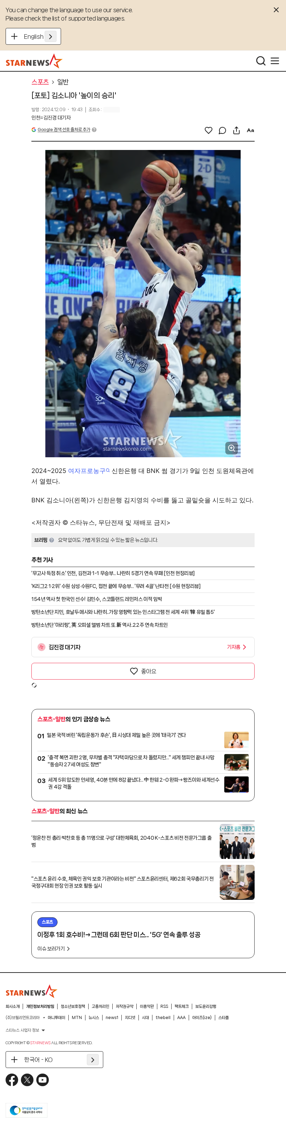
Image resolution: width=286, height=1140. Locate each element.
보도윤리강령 (205, 1006)
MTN (77, 1018)
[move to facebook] (12, 1080)
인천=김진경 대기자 (51, 118)
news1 (112, 1018)
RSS (164, 1006)
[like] (208, 130)
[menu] (274, 60)
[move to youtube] (42, 1080)
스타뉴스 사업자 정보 (22, 1030)
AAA (181, 1018)
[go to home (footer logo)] (32, 991)
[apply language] (51, 36)
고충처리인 (100, 1006)
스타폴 (223, 1018)
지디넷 (130, 1018)
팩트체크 (182, 1006)
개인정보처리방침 (40, 1006)
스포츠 (40, 82)
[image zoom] (231, 448)
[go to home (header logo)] (34, 61)
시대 (145, 1018)
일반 (63, 82)
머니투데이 (56, 1018)
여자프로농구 (87, 470)
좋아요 (148, 671)
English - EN (40, 36)
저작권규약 (124, 1006)
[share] (236, 130)
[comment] (222, 130)
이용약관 (147, 1006)
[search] (260, 60)
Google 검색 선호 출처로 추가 (64, 129)
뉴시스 (94, 1018)
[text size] (250, 130)
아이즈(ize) (202, 1018)
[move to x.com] (27, 1080)
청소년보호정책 (73, 1006)
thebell (163, 1018)
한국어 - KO (38, 1059)
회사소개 (13, 1006)
